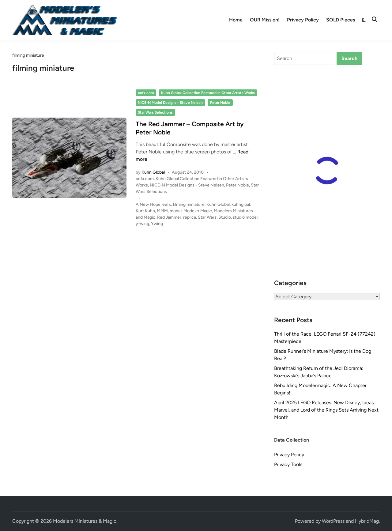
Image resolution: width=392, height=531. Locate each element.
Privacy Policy (303, 20)
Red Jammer (169, 217)
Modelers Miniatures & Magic (84, 521)
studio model (245, 217)
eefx (166, 204)
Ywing (157, 223)
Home (236, 20)
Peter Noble (220, 102)
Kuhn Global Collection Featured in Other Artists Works (208, 93)
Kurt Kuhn (145, 210)
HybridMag (367, 521)
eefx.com (146, 93)
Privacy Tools (288, 464)
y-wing (142, 223)
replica (189, 217)
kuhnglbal (241, 204)
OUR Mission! (265, 20)
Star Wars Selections (155, 112)
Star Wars (207, 217)
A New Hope (148, 204)
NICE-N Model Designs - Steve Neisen (170, 102)
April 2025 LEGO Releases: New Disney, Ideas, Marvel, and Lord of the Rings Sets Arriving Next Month (326, 410)
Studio (224, 217)
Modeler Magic (197, 210)
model (176, 210)
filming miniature (189, 204)
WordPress (333, 521)
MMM (162, 210)
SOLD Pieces (340, 20)
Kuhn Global (153, 172)
